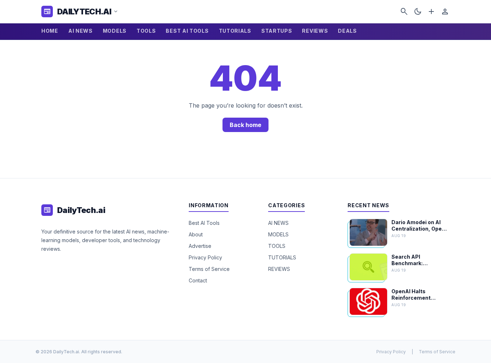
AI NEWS (80, 31)
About (196, 234)
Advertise (200, 246)
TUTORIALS (235, 31)
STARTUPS (276, 31)
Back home (245, 124)
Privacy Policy (205, 257)
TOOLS (146, 31)
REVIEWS (315, 31)
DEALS (347, 31)
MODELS (115, 31)
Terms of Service (209, 269)
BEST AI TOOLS (187, 31)
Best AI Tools (204, 223)
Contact (198, 280)
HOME (49, 31)
